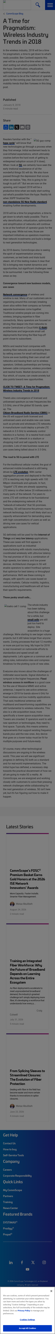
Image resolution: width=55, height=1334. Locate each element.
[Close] (51, 1291)
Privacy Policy (24, 1310)
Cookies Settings (27, 1319)
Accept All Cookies (27, 1328)
